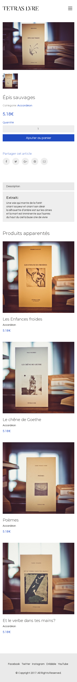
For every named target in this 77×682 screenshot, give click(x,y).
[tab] (38, 186)
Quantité (8, 122)
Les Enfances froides (22, 319)
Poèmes (11, 520)
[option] (38, 46)
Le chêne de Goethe (22, 420)
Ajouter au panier (38, 138)
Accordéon (24, 105)
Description (13, 186)
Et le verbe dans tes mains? (29, 621)
